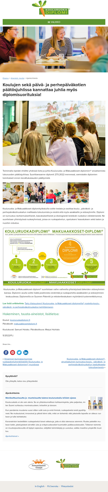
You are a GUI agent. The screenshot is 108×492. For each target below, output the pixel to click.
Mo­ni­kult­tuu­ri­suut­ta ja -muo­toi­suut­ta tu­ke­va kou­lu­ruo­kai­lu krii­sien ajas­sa (40, 398)
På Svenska (52, 486)
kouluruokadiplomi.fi (20, 320)
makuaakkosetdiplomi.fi (25, 323)
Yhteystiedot (67, 486)
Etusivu (6, 78)
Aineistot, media (17, 78)
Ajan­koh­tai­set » (12, 436)
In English (39, 486)
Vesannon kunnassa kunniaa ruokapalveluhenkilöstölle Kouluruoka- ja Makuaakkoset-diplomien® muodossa (23, 362)
